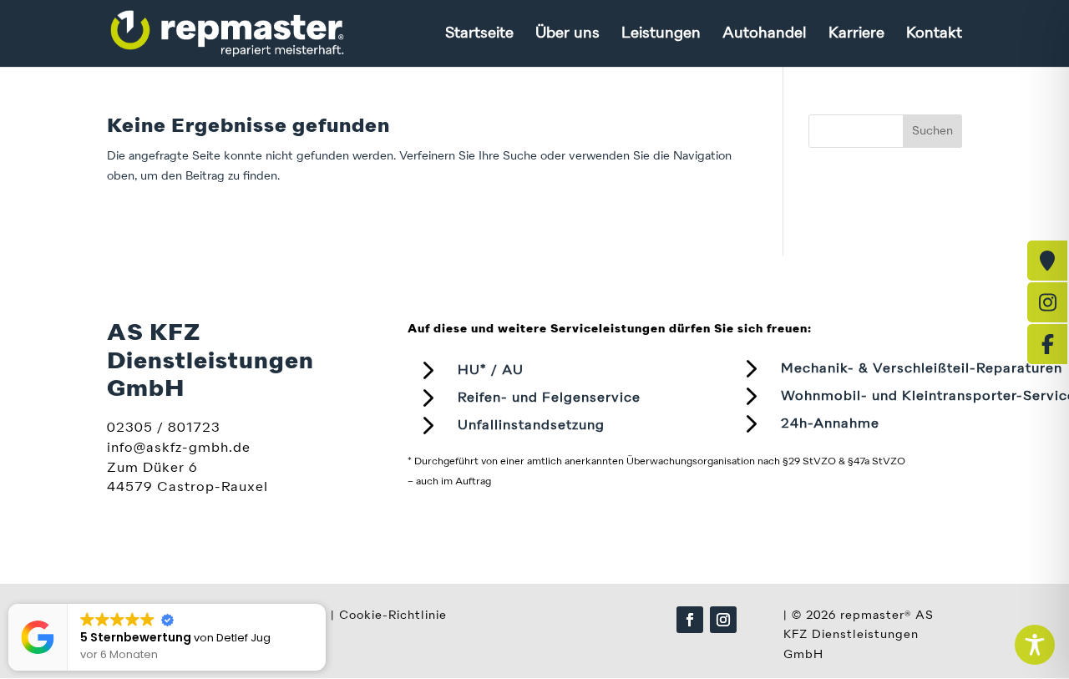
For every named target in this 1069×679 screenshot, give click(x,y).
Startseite (479, 34)
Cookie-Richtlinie (393, 615)
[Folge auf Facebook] (689, 619)
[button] (325, 604)
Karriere (856, 34)
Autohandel (764, 34)
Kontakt (934, 34)
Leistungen (661, 34)
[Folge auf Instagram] (723, 619)
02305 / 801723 (163, 428)
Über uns (567, 34)
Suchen (932, 131)
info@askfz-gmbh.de (179, 448)
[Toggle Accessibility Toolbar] (1034, 644)
